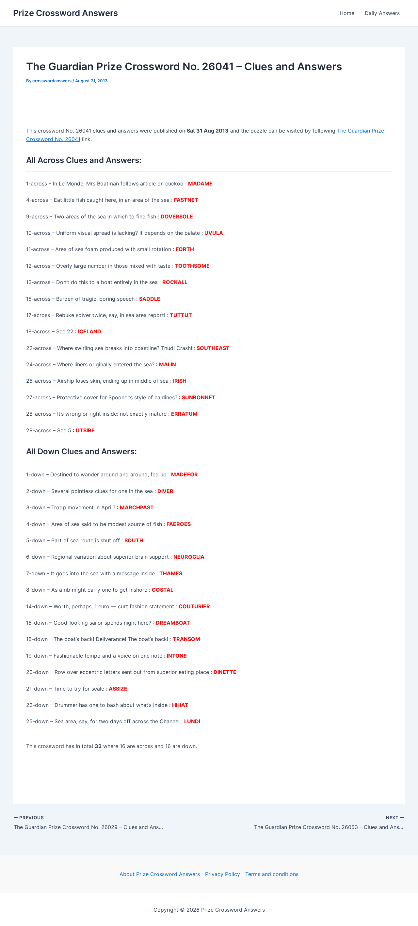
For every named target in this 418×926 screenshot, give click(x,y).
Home (347, 13)
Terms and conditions (271, 874)
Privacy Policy (222, 874)
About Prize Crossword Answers (160, 874)
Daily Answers (382, 13)
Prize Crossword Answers (65, 13)
